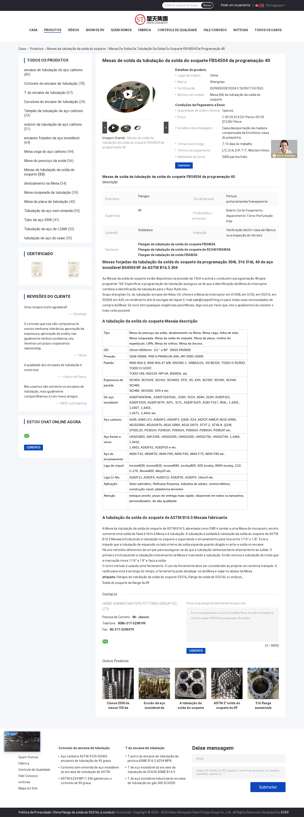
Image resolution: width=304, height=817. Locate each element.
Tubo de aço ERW (38, 220)
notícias (240, 30)
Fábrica (144, 30)
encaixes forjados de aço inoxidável (51, 138)
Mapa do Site (27, 788)
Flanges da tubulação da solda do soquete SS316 (152, 577)
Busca (207, 5)
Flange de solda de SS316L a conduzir (215, 577)
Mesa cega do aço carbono (45, 151)
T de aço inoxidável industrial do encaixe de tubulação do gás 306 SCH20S (157, 781)
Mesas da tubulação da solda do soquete (76, 48)
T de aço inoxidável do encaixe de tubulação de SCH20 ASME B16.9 (152, 770)
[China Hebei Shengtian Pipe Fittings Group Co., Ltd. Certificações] (36, 269)
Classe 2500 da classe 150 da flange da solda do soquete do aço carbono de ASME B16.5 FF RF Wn (118, 705)
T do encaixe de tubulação (45, 93)
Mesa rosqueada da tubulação (47, 192)
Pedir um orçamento (235, 5)
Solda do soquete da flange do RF (126, 583)
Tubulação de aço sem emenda (48, 211)
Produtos (52, 30)
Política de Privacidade (35, 812)
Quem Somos (121, 30)
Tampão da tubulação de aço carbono (53, 111)
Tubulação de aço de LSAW (45, 229)
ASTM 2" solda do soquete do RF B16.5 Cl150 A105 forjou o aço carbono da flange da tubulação (227, 705)
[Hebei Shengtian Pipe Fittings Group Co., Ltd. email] (29, 436)
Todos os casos (268, 30)
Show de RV (95, 30)
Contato (184, 165)
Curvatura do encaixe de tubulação (51, 102)
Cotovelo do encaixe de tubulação (51, 83)
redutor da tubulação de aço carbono (53, 124)
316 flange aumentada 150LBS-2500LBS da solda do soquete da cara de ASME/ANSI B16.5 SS (263, 705)
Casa (33, 30)
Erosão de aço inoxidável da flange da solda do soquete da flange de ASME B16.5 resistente (154, 705)
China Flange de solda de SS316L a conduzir (84, 812)
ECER (285, 812)
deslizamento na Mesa (41, 183)
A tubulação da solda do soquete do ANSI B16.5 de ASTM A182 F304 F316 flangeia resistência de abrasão (191, 705)
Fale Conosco (215, 30)
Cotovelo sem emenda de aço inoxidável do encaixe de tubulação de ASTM (90, 770)
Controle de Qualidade (177, 30)
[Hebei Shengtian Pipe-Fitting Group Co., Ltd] (128, 94)
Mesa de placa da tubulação (46, 202)
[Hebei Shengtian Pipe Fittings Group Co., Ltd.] (152, 19)
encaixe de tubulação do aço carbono (53, 70)
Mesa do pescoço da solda (45, 161)
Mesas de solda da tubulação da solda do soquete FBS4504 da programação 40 (133, 142)
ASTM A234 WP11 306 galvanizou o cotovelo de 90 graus (86, 781)
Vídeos (73, 30)
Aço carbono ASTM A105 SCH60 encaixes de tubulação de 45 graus (86, 758)
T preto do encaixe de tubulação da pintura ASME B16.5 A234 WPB (153, 758)
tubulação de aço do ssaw (44, 238)
